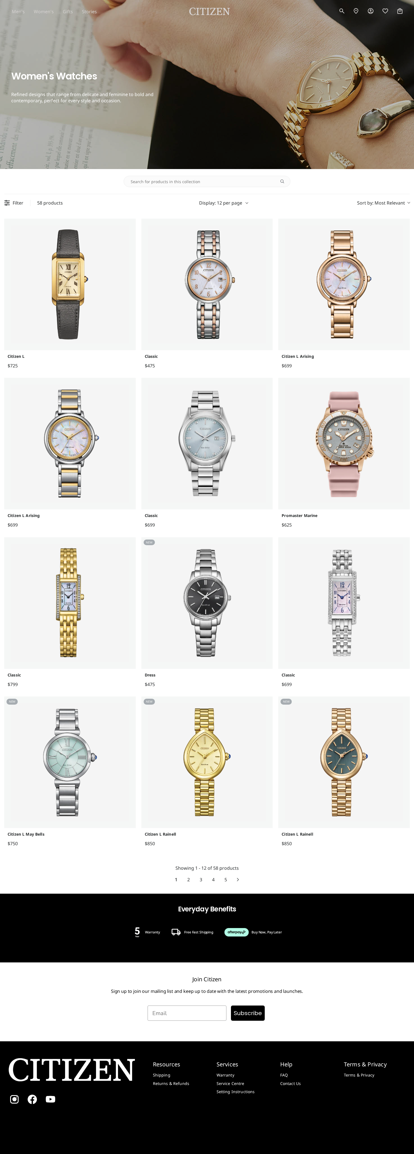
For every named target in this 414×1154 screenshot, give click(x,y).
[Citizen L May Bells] (70, 762)
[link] (370, 11)
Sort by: (381, 203)
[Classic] (207, 284)
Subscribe (248, 1013)
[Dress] (207, 603)
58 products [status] (50, 203)
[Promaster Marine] (344, 444)
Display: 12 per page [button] (220, 203)
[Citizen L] (70, 284)
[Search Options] (284, 181)
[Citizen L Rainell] (207, 762)
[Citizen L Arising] (344, 284)
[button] (342, 11)
